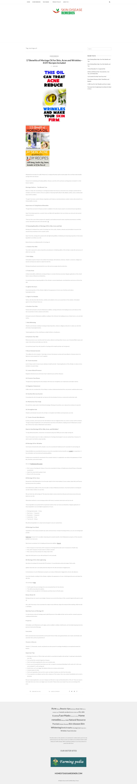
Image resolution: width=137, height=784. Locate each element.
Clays (57, 712)
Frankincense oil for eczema (36, 463)
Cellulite (54, 712)
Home (28, 1)
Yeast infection (71, 731)
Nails (67, 720)
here (34, 582)
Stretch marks (66, 728)
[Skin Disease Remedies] (68, 11)
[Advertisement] (68, 27)
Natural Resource (77, 719)
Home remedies (36, 1)
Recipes (62, 724)
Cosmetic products (64, 712)
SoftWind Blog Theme (74, 780)
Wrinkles (64, 731)
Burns (84, 709)
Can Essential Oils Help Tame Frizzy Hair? (97, 76)
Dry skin (82, 712)
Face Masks (46, 1)
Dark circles (73, 712)
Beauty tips (65, 708)
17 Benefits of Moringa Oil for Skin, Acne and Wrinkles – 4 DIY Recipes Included (54, 61)
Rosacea (66, 724)
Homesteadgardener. (66, 773)
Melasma (63, 720)
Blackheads (73, 709)
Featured (72, 716)
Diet (77, 712)
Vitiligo (82, 727)
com (80, 773)
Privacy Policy (57, 1)
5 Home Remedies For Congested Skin (96, 68)
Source (59, 543)
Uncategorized (76, 728)
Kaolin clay (28, 537)
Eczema (55, 716)
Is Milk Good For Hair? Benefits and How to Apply (99, 84)
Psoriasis (55, 724)
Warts (85, 727)
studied (71, 451)
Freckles (76, 716)
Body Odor (79, 709)
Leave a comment (55, 691)
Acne (53, 708)
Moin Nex (55, 66)
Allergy (58, 709)
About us (65, 1)
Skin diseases (74, 724)
